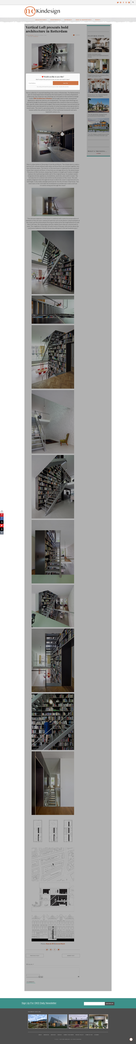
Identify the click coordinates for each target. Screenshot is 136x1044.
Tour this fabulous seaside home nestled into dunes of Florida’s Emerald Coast (98, 134)
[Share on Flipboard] (2, 525)
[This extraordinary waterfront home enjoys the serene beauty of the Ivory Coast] (98, 1021)
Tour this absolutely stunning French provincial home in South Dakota (97, 115)
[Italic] (28, 977)
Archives (53, 1034)
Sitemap (96, 1034)
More (97, 20)
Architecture (40, 20)
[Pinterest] (120, 3)
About (40, 1034)
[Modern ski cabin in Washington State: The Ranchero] (37, 1021)
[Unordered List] (33, 977)
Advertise (46, 1034)
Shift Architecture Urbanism (42, 98)
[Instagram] (126, 3)
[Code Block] (36, 977)
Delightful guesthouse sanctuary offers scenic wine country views (98, 75)
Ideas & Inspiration (83, 20)
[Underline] (29, 977)
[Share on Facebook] (54, 949)
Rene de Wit (50, 944)
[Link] (37, 977)
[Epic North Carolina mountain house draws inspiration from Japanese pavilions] (78, 1021)
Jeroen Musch (60, 944)
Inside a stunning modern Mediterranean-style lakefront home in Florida (98, 55)
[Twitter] (118, 3)
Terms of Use (89, 1034)
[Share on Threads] (2, 529)
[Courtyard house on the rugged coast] (57, 1021)
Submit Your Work (69, 1034)
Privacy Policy (80, 1034)
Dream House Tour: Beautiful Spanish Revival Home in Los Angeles (98, 95)
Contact (60, 1034)
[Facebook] (123, 3)
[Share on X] (2, 522)
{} (39, 977)
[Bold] (27, 977)
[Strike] (31, 977)
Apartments (55, 20)
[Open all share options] (2, 532)
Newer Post (71, 955)
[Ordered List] (32, 977)
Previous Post (34, 955)
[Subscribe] (129, 3)
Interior (67, 20)
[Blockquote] (35, 977)
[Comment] (58, 949)
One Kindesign (31, 35)
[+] (41, 977)
